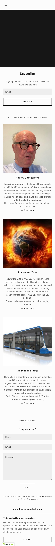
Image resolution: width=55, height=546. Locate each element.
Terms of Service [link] (27, 499)
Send (27, 487)
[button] (4, 4)
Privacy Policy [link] (47, 497)
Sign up (27, 102)
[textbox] (27, 92)
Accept (27, 540)
